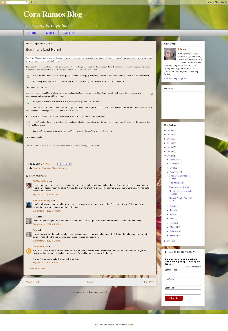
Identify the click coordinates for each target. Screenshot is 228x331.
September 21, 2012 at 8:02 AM (47, 263)
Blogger (129, 325)
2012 (169, 155)
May (172, 218)
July (172, 210)
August (173, 205)
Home (32, 32)
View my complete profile (175, 78)
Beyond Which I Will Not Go (180, 199)
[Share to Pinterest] (70, 164)
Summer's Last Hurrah (179, 186)
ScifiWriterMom (40, 181)
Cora (35, 217)
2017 (169, 134)
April (172, 222)
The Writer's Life (177, 182)
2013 (169, 151)
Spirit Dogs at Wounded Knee (179, 177)
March (173, 227)
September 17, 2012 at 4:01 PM (47, 211)
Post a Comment (37, 268)
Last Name (169, 288)
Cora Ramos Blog (52, 13)
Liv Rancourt (39, 246)
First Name (169, 279)
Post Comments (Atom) (96, 292)
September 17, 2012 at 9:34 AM (47, 194)
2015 (169, 142)
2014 (169, 147)
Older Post (148, 282)
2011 (169, 240)
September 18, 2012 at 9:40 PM (47, 241)
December (174, 159)
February (174, 231)
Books (50, 32)
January (173, 235)
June (172, 214)
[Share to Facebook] (67, 164)
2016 (169, 138)
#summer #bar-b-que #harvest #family (50, 168)
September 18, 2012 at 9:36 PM (47, 224)
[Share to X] (64, 164)
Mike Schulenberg (41, 200)
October (174, 167)
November (175, 163)
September (175, 172)
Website (68, 32)
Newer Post (32, 282)
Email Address (172, 270)
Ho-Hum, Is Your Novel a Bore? (180, 192)
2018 (169, 130)
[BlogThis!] (61, 164)
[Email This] (58, 164)
